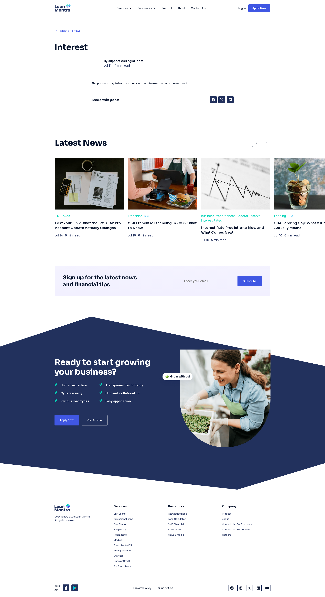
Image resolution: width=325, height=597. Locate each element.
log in (242, 8)
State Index (174, 529)
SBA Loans (120, 513)
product (166, 8)
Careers (226, 534)
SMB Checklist (176, 524)
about (182, 8)
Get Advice (94, 420)
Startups (119, 555)
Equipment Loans (123, 519)
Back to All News (70, 31)
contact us (198, 8)
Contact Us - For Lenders (236, 529)
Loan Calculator (177, 519)
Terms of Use (164, 588)
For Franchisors (122, 566)
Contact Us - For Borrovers (237, 524)
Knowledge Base (177, 513)
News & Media (176, 534)
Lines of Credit (122, 561)
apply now (259, 8)
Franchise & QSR (123, 545)
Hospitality (120, 529)
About (225, 519)
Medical (118, 540)
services (122, 8)
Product (226, 513)
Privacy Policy (142, 588)
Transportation (122, 550)
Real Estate (120, 534)
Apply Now (67, 420)
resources (145, 8)
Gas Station (120, 524)
